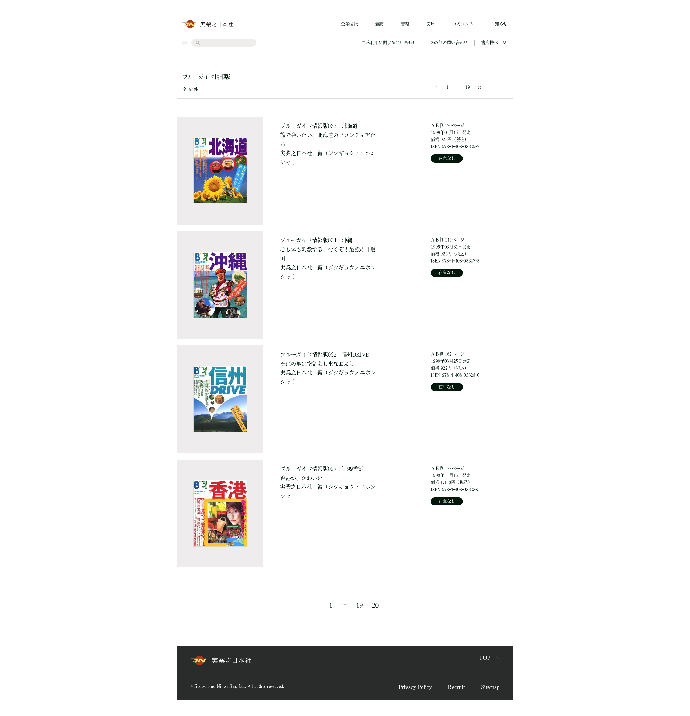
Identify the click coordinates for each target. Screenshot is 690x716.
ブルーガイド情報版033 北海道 (327, 135)
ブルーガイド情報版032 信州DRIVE (324, 359)
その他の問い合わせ (449, 42)
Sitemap (490, 687)
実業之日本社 (296, 153)
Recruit (456, 687)
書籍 (405, 24)
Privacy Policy (415, 687)
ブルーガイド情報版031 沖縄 (327, 249)
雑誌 (379, 24)
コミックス (462, 24)
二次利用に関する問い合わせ (389, 42)
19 (467, 87)
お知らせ (499, 24)
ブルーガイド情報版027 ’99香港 (321, 473)
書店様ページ (493, 42)
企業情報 (349, 24)
